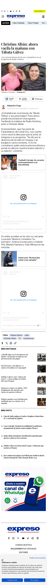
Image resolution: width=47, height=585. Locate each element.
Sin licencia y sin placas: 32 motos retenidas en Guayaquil (13, 366)
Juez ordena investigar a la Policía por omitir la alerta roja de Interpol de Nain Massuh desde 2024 (24, 456)
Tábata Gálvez (16, 335)
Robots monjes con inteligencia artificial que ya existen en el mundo (14, 401)
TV (19, 338)
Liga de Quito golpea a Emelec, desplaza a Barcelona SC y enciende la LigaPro (23, 417)
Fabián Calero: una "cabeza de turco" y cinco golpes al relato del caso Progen (13, 379)
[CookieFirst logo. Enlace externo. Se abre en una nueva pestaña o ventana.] (2, 560)
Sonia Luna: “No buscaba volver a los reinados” (29, 259)
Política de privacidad (37, 558)
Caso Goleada (18, 23)
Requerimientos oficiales (23, 549)
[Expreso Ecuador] (23, 532)
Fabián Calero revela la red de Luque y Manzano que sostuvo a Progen (24, 446)
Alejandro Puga (14, 106)
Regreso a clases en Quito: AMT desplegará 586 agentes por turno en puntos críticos (14, 390)
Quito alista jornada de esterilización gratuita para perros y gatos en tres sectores (23, 437)
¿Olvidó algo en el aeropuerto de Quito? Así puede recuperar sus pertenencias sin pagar (14, 356)
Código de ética (23, 545)
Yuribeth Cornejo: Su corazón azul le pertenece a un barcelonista (31, 162)
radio (27, 335)
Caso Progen (33, 23)
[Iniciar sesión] (43, 16)
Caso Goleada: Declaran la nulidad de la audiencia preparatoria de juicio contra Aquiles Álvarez (23, 427)
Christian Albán (10, 338)
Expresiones (29, 338)
